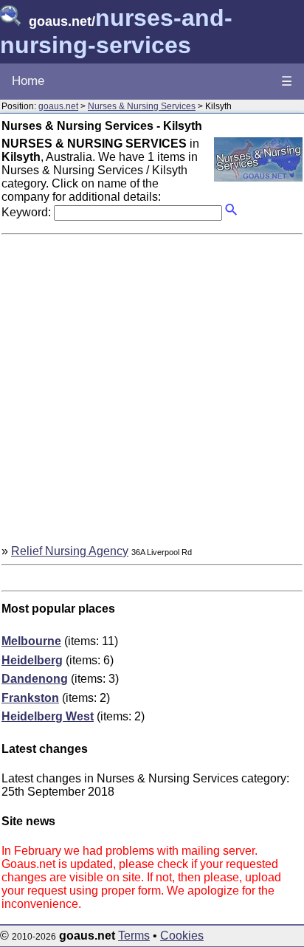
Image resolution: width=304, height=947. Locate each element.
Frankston (30, 698)
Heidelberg (32, 660)
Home (28, 81)
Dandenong (34, 678)
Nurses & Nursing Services (142, 106)
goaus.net (58, 106)
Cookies (182, 935)
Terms (134, 935)
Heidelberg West (47, 716)
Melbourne (31, 641)
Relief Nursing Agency (69, 551)
